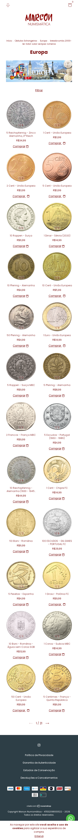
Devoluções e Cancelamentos (39, 777)
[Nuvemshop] (39, 806)
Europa (43, 40)
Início (9, 40)
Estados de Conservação (39, 770)
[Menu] (8, 5)
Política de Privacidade (39, 755)
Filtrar (39, 90)
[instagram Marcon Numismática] (39, 745)
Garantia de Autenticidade (39, 762)
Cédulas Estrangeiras (26, 40)
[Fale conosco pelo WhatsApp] (70, 818)
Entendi (39, 836)
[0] (69, 5)
